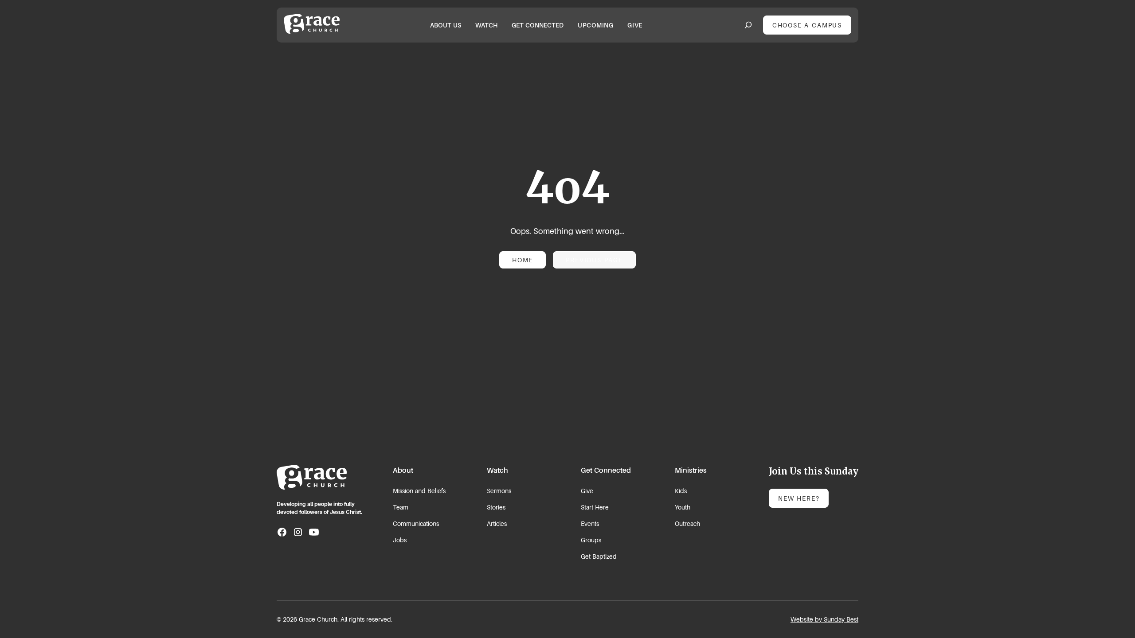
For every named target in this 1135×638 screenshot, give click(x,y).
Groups (591, 540)
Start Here (595, 507)
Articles (497, 523)
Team (400, 507)
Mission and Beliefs (419, 490)
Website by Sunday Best (824, 619)
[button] (445, 25)
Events (590, 523)
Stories (496, 507)
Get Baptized (599, 556)
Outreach (687, 523)
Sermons (499, 490)
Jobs (400, 540)
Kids (681, 490)
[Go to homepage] (312, 477)
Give (587, 490)
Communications (416, 523)
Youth (682, 507)
